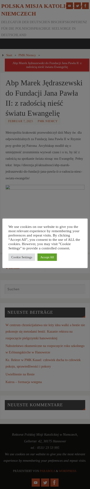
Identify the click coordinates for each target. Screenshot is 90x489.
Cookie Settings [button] (21, 257)
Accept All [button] (47, 257)
